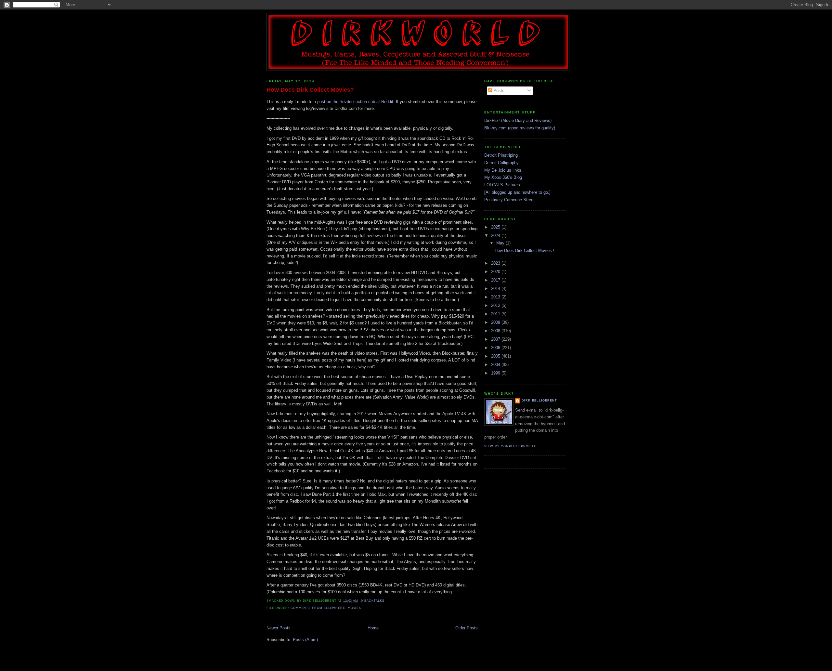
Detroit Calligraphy (501, 162)
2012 (496, 305)
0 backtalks (372, 600)
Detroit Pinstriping (501, 155)
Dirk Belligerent (539, 400)
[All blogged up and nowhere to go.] (517, 192)
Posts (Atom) (305, 639)
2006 (496, 347)
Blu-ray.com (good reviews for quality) (519, 127)
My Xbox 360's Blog (503, 177)
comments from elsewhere (318, 608)
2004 (496, 364)
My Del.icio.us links (502, 170)
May (501, 243)
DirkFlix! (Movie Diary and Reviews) (518, 120)
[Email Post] (386, 600)
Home (373, 627)
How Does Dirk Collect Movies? (310, 89)
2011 (496, 313)
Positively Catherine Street (509, 199)
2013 (496, 297)
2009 (496, 322)
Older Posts (466, 627)
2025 (496, 227)
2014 (496, 288)
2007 (496, 339)
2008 (496, 330)
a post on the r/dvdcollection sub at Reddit (353, 101)
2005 (496, 356)
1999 (496, 373)
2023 (496, 263)
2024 (496, 235)
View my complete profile (510, 446)
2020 (496, 271)
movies (354, 608)
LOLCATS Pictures (502, 184)
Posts (498, 90)
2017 (496, 280)
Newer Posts (278, 627)
